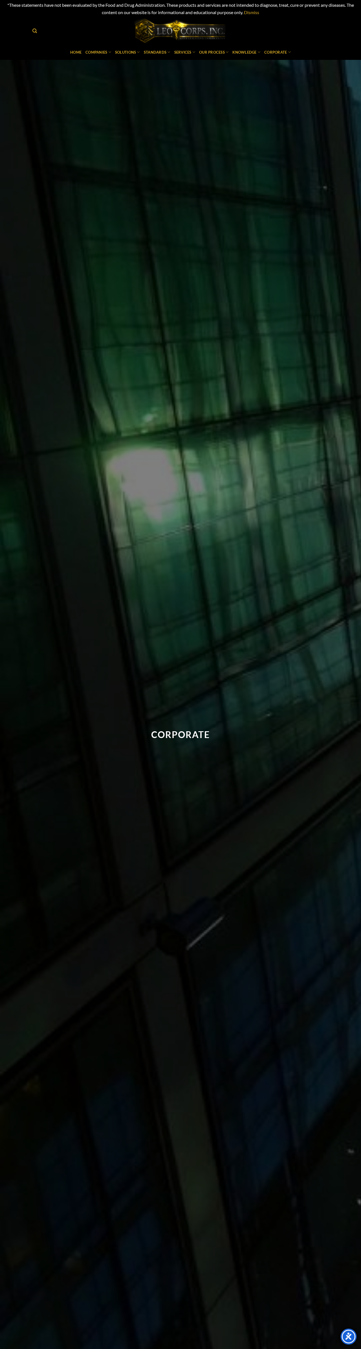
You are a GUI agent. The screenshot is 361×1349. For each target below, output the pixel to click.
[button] (34, 30)
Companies (96, 52)
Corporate (275, 52)
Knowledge (244, 52)
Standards (155, 52)
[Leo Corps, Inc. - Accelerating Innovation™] (180, 30)
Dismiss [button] (251, 12)
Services (182, 52)
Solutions (125, 52)
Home (76, 52)
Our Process (212, 52)
